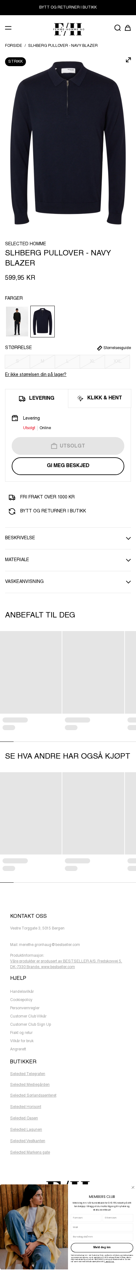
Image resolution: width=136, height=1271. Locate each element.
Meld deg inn (102, 1247)
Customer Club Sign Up (30, 1025)
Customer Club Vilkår (28, 1016)
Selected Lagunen (26, 1130)
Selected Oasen (24, 1118)
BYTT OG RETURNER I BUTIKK (68, 7)
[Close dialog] (133, 1187)
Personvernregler (25, 1008)
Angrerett (18, 1049)
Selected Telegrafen (27, 1074)
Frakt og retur (21, 1033)
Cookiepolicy (21, 1000)
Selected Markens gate (30, 1153)
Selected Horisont (25, 1107)
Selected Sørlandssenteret (33, 1096)
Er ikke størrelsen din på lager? (35, 375)
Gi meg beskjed (68, 466)
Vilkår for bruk (22, 1041)
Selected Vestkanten (27, 1141)
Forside (13, 46)
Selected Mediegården (30, 1085)
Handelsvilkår (22, 992)
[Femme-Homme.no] (68, 29)
